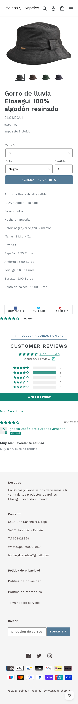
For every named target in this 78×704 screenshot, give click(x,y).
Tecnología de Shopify (56, 690)
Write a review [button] (39, 397)
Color (9, 161)
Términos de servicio (24, 603)
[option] (19, 78)
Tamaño (10, 145)
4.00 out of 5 (50, 354)
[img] (9, 423)
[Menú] (71, 8)
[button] (10, 318)
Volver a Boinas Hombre (42, 335)
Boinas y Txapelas (30, 690)
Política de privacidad (24, 581)
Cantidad (61, 161)
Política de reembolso (25, 592)
